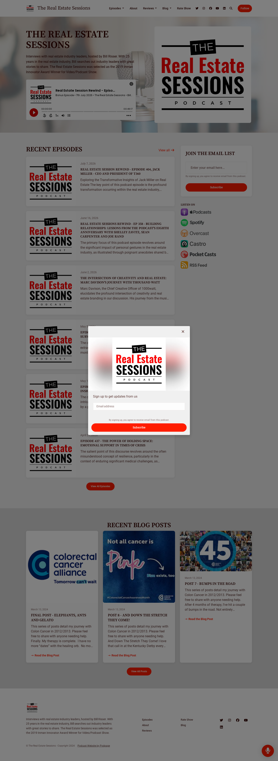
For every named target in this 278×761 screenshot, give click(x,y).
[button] (183, 331)
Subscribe (139, 427)
